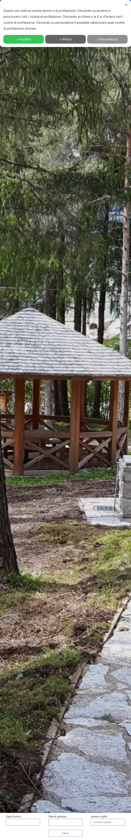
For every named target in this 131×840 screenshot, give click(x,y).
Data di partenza (57, 816)
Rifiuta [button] (66, 39)
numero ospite (99, 816)
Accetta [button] (25, 39)
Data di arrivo (13, 816)
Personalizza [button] (108, 39)
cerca (65, 833)
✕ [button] (126, 5)
